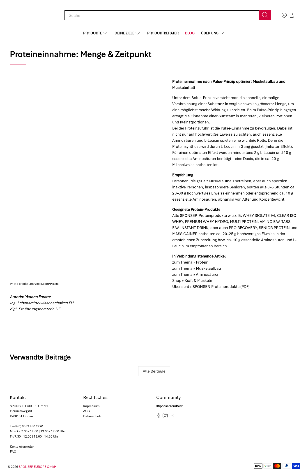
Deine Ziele (124, 33)
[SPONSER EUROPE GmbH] (33, 15)
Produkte (92, 33)
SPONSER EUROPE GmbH (38, 467)
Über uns (209, 33)
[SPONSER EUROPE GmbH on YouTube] (171, 417)
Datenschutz (92, 416)
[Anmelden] (283, 15)
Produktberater (163, 33)
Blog (190, 33)
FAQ (13, 452)
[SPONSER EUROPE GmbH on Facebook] (158, 417)
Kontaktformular (22, 447)
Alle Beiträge (154, 371)
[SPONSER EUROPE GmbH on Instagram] (165, 417)
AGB (86, 411)
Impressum (91, 406)
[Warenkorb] (291, 15)
